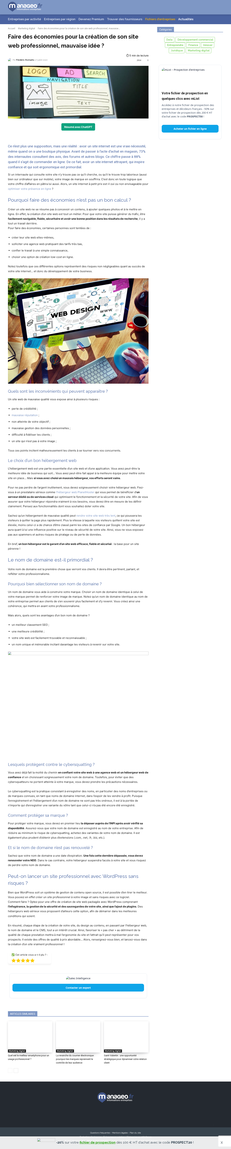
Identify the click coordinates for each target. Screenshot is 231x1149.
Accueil (11, 28)
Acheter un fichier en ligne (190, 128)
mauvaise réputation (25, 415)
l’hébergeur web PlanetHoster (75, 492)
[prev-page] (10, 1070)
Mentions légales (120, 1133)
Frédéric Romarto (25, 60)
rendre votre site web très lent (95, 515)
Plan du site (135, 1133)
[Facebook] (95, 1113)
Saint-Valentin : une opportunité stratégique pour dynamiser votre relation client (125, 1059)
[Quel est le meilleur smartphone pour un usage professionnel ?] (30, 1036)
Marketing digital (26, 28)
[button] (216, 7)
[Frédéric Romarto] (10, 60)
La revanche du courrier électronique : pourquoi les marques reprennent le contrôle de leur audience (75, 1059)
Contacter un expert (78, 987)
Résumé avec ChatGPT (78, 126)
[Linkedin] (122, 1113)
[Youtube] (135, 1113)
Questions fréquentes (100, 1133)
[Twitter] (109, 1113)
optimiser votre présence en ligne (29, 188)
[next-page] (16, 1070)
